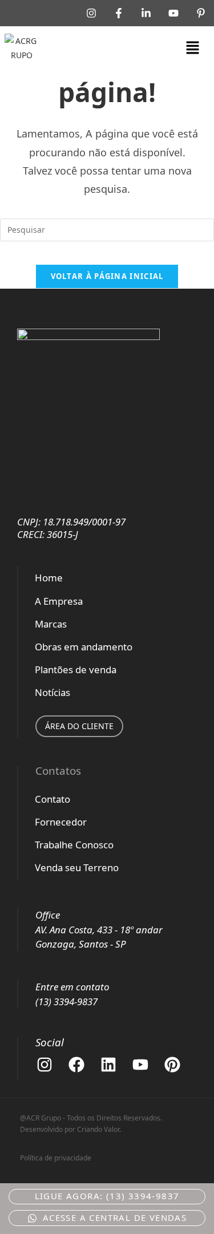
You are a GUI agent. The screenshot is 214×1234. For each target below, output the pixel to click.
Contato (52, 799)
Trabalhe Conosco (74, 844)
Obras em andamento (83, 646)
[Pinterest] (172, 1065)
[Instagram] (91, 13)
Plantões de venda (75, 669)
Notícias (52, 692)
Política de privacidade (55, 1158)
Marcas (51, 623)
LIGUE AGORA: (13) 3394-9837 (107, 1195)
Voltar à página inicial (107, 276)
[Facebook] (76, 1065)
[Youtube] (173, 13)
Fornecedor (61, 821)
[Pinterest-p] (201, 13)
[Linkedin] (108, 1065)
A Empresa (59, 601)
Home (49, 577)
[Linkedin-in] (146, 13)
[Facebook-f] (119, 13)
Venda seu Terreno (77, 867)
